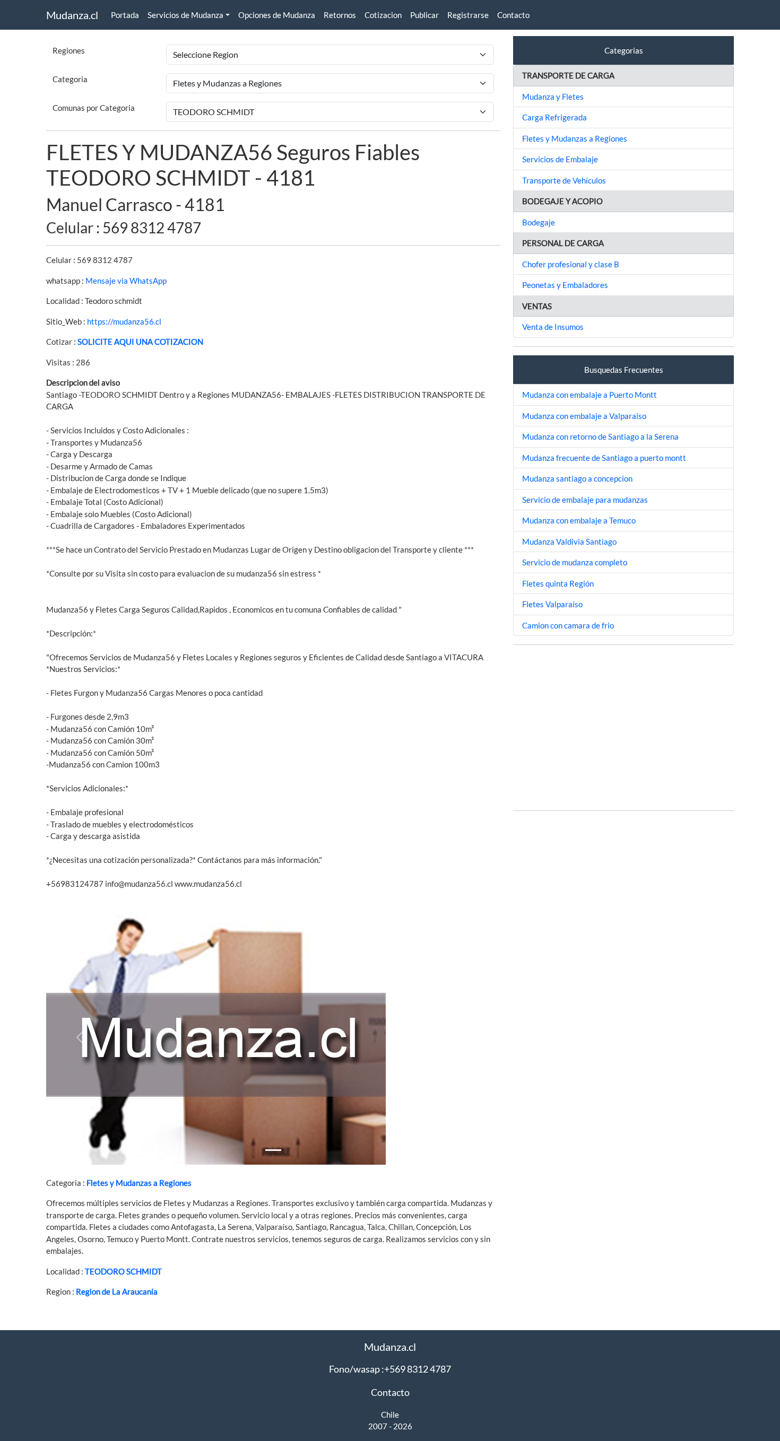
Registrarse (468, 15)
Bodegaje (538, 222)
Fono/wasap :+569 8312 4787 (390, 1369)
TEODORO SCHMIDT (123, 1271)
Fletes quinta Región (558, 583)
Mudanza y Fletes (553, 96)
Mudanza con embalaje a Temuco (579, 520)
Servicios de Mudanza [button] (185, 15)
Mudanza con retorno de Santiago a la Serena (600, 436)
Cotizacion (383, 15)
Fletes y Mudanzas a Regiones (139, 1182)
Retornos (340, 15)
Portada (125, 15)
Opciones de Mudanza (276, 15)
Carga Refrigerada (554, 117)
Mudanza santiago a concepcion (577, 478)
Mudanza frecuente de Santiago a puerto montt (604, 457)
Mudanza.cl (72, 14)
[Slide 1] (273, 1150)
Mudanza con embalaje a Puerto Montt (589, 394)
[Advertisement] (623, 727)
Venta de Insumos (553, 326)
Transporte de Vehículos (564, 180)
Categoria (70, 79)
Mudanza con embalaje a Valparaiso (584, 416)
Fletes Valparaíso (552, 604)
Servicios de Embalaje (560, 159)
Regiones (69, 50)
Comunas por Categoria (94, 107)
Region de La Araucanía (117, 1291)
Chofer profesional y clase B (570, 264)
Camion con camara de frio (568, 625)
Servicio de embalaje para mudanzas (585, 499)
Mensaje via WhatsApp (126, 280)
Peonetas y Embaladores (565, 285)
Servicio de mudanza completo (574, 562)
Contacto (513, 15)
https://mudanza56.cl (124, 321)
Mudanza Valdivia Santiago (569, 541)
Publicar (424, 15)
